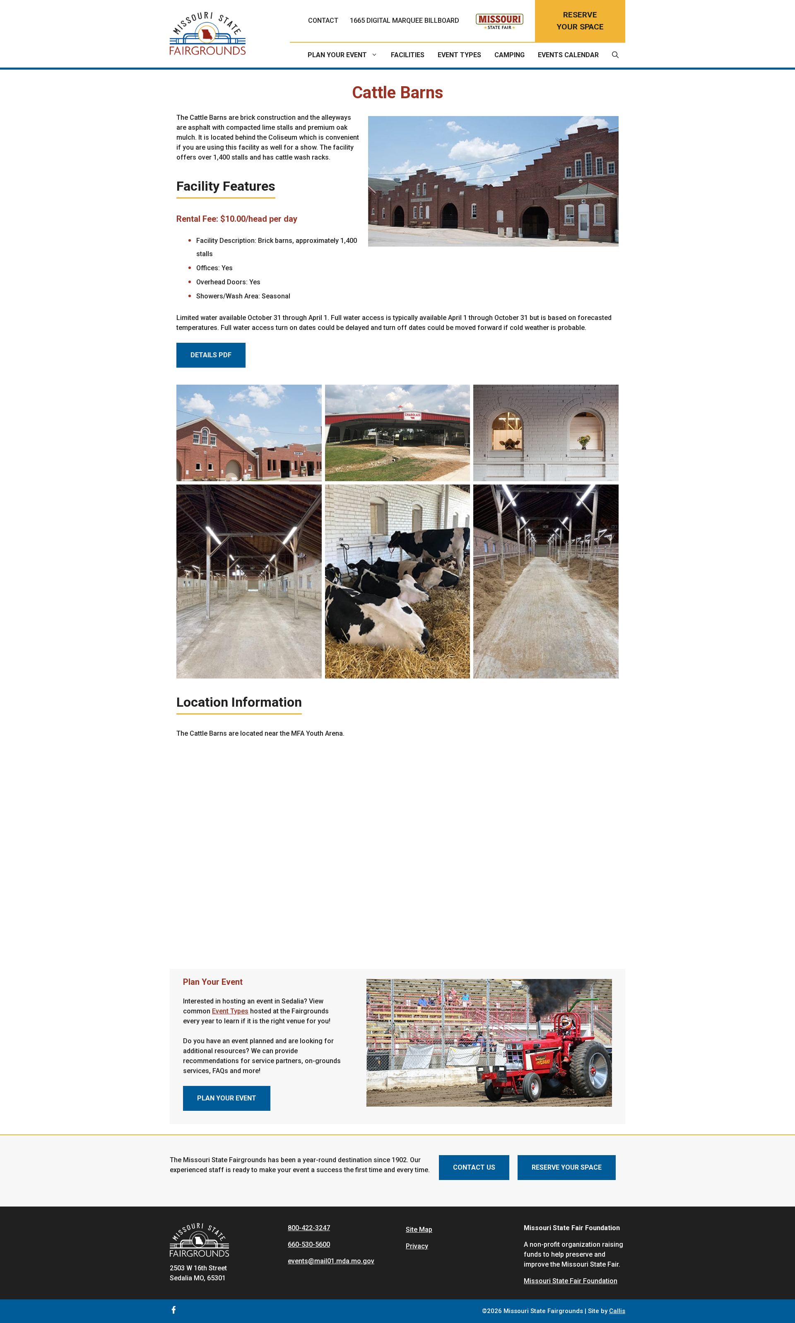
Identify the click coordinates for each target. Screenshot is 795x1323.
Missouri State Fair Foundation (570, 1281)
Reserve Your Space (567, 1167)
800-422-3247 (309, 1228)
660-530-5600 (309, 1244)
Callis (617, 1311)
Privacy (417, 1246)
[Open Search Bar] (615, 55)
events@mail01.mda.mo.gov (331, 1261)
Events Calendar (568, 55)
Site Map (419, 1229)
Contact (323, 20)
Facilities (407, 55)
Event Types (459, 55)
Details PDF (210, 355)
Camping (509, 55)
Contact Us (474, 1167)
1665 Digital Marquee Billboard (404, 20)
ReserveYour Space (580, 21)
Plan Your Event (337, 55)
